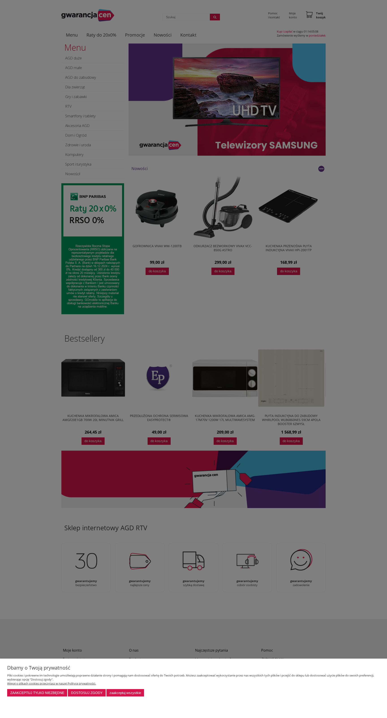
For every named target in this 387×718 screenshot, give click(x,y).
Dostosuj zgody (87, 693)
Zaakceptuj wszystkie (125, 693)
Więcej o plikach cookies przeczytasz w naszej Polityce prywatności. (51, 683)
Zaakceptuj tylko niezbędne (37, 693)
